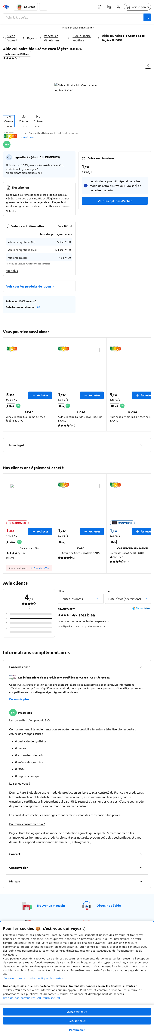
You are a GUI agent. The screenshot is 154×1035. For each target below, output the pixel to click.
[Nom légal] (141, 445)
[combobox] (77, 17)
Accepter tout (77, 1012)
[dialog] (77, 978)
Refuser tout (77, 1021)
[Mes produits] (109, 6)
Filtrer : (62, 591)
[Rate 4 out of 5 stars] (12, 58)
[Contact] (141, 854)
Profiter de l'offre (39, 568)
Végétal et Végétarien (51, 38)
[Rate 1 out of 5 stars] (4, 58)
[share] (148, 66)
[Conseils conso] (141, 667)
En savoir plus (27, 137)
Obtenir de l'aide (109, 905)
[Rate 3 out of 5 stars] (10, 58)
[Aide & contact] (99, 6)
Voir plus (11, 211)
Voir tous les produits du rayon (28, 286)
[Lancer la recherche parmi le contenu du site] (147, 17)
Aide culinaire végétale (81, 38)
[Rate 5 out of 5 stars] (15, 58)
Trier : (108, 591)
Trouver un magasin (51, 905)
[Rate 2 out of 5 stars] (7, 58)
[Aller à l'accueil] (6, 6)
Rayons (32, 38)
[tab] (9, 121)
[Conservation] (141, 867)
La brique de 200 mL (17, 53)
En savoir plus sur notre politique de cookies (33, 978)
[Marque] (141, 881)
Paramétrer (77, 1030)
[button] (43, 6)
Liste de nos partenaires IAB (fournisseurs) (31, 998)
